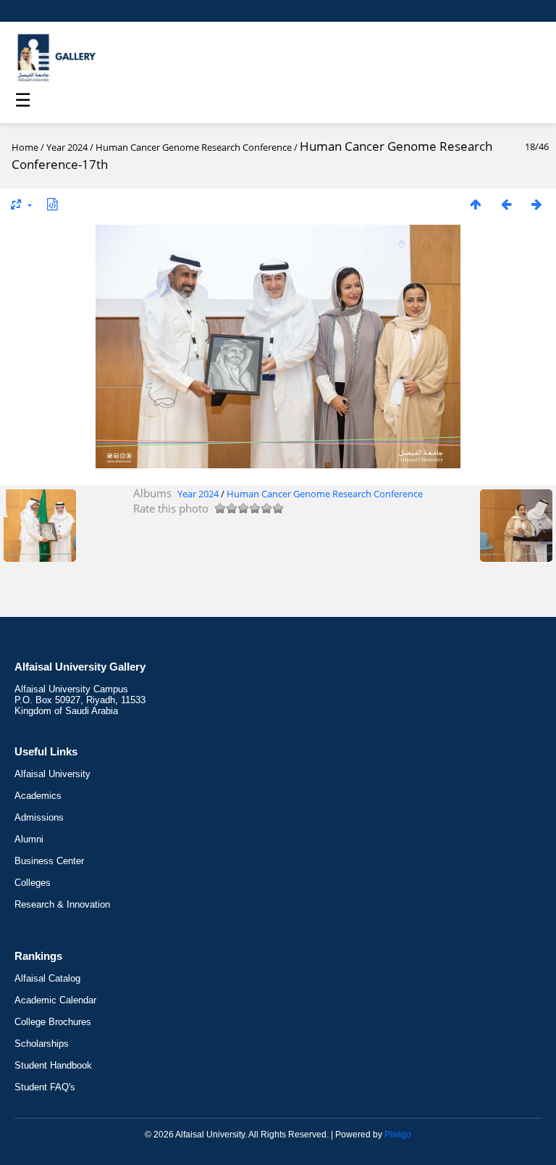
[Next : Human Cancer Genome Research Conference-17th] (536, 204)
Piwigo (397, 1134)
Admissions (39, 817)
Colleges (32, 882)
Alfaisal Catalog (47, 978)
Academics (38, 795)
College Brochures (52, 1021)
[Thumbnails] (475, 204)
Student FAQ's (44, 1087)
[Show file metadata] (52, 204)
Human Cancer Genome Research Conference (194, 147)
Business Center (49, 860)
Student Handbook (53, 1065)
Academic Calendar (55, 1000)
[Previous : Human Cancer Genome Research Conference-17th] (506, 204)
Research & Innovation (62, 904)
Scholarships (41, 1043)
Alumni (28, 839)
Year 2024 (67, 147)
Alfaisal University (52, 773)
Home (25, 147)
